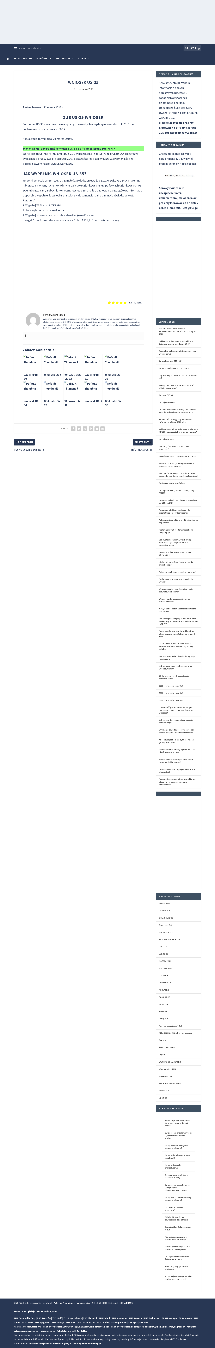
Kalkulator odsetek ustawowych (59, 1326)
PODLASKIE (164, 990)
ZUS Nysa (132, 1322)
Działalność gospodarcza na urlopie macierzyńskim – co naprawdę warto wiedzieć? (175, 710)
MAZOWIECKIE (165, 961)
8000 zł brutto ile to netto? (171, 700)
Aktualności (164, 903)
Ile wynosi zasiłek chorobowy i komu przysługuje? (178, 1198)
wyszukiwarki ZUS (61, 163)
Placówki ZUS (43, 58)
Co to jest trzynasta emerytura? (174, 1208)
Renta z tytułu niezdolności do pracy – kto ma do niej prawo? (177, 1123)
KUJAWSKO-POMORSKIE (169, 939)
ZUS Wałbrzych (73, 1322)
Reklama (163, 1011)
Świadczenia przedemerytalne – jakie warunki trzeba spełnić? (178, 1135)
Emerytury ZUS (165, 925)
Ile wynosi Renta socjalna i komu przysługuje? (177, 1146)
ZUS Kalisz (144, 1322)
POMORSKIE (164, 997)
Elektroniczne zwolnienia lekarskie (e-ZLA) (176, 1176)
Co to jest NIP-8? (166, 439)
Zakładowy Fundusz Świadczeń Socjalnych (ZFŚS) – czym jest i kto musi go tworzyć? (178, 430)
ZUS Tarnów (103, 1322)
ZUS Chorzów (185, 1318)
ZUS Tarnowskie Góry (25, 1318)
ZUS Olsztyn (58, 1322)
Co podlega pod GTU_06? (170, 361)
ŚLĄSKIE (162, 1040)
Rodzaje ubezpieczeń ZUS (170, 1026)
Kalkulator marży (65, 1331)
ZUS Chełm (32, 48)
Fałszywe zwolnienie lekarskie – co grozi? (177, 572)
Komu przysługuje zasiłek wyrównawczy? (176, 1267)
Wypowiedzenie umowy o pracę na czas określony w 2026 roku (177, 750)
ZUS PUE (82, 58)
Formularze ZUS (83, 89)
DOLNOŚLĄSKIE (166, 918)
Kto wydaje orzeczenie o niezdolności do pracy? (176, 1238)
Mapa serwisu (83, 1303)
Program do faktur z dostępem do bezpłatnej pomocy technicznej (174, 511)
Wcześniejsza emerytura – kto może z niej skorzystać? (178, 1277)
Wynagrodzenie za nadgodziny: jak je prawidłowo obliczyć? (176, 590)
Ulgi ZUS (163, 1054)
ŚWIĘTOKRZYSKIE (167, 1047)
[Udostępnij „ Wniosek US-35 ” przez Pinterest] (91, 429)
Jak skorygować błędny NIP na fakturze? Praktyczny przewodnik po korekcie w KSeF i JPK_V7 (178, 621)
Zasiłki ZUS (164, 1090)
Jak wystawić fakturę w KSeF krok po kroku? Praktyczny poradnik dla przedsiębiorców (175, 542)
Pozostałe (163, 1004)
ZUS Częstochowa (72, 1318)
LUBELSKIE (163, 946)
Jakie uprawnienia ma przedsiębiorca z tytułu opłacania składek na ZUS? (177, 342)
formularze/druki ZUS (62, 153)
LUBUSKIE (163, 954)
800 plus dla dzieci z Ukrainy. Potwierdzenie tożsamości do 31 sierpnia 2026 (177, 331)
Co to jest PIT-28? (167, 402)
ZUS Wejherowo (152, 1318)
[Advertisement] (107, 21)
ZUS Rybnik (104, 1318)
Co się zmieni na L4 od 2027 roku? (174, 368)
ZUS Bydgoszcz (42, 1322)
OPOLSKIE (163, 975)
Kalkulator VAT (34, 1326)
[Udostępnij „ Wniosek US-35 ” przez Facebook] (73, 429)
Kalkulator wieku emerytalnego (93, 1326)
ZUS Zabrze (27, 1322)
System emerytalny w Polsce (172, 483)
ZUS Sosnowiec (119, 1318)
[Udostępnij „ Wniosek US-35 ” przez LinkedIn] (97, 429)
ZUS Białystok (90, 1318)
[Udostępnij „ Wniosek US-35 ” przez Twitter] (79, 429)
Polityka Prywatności (64, 1303)
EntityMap (82, 1331)
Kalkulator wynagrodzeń (172, 1326)
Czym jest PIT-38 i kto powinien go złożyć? (178, 456)
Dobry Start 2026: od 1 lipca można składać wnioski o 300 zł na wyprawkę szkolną (176, 646)
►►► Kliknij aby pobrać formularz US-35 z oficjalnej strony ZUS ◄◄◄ (69, 148)
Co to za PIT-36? (166, 395)
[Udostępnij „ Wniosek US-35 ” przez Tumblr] (85, 429)
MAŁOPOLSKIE (165, 968)
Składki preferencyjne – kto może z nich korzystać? (177, 1248)
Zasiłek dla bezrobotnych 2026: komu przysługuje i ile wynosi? (176, 760)
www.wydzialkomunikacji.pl (87, 1343)
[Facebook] (25, 335)
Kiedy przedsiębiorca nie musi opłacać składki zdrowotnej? (176, 386)
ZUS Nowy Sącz (169, 1318)
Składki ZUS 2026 (23, 58)
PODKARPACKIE (166, 982)
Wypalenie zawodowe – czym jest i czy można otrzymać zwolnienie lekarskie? (176, 731)
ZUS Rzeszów (44, 1318)
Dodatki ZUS (164, 910)
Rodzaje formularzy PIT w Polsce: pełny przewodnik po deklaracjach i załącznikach (178, 474)
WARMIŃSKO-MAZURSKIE (170, 1062)
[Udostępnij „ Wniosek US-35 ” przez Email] (102, 429)
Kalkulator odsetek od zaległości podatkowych (135, 1326)
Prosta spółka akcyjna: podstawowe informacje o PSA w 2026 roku (175, 420)
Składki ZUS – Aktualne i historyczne (175, 1033)
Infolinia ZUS (63, 58)
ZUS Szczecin (135, 1318)
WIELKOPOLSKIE (166, 1076)
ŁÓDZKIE (163, 1098)
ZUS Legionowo (119, 1322)
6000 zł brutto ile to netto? (171, 686)
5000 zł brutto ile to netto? (171, 693)
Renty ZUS (163, 1018)
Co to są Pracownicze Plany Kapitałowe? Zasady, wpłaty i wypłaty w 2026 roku (177, 410)
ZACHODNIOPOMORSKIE (170, 1083)
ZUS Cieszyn (89, 1322)
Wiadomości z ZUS (167, 1069)
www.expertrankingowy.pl (57, 1343)
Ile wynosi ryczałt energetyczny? (173, 1166)
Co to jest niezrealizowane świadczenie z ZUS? (177, 1258)
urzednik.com (36, 1343)
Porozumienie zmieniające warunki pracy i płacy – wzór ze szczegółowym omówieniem (178, 782)
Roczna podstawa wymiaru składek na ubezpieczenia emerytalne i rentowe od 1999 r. (177, 634)
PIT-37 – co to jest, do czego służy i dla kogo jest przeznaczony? (176, 464)
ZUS (106, 158)
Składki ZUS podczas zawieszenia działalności (176, 1218)
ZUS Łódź (57, 1318)
